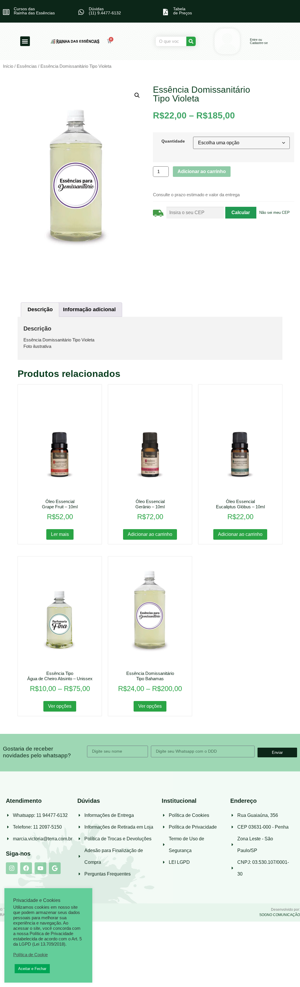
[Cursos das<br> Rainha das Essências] (6, 12)
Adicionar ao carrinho (202, 171)
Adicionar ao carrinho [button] (150, 534)
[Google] (55, 868)
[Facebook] (26, 868)
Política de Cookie (30, 954)
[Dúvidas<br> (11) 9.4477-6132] (81, 12)
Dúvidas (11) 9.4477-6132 (105, 10)
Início (8, 66)
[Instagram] (12, 868)
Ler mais (60, 534)
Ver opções (59, 706)
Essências (27, 66)
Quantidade (173, 141)
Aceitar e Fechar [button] (32, 968)
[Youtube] (40, 868)
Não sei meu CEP (274, 212)
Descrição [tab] (40, 309)
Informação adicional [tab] (89, 309)
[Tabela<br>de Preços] (165, 12)
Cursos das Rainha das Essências (34, 10)
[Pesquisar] (191, 41)
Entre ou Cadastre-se (259, 41)
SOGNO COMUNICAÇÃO (279, 915)
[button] (25, 41)
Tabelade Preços (182, 10)
